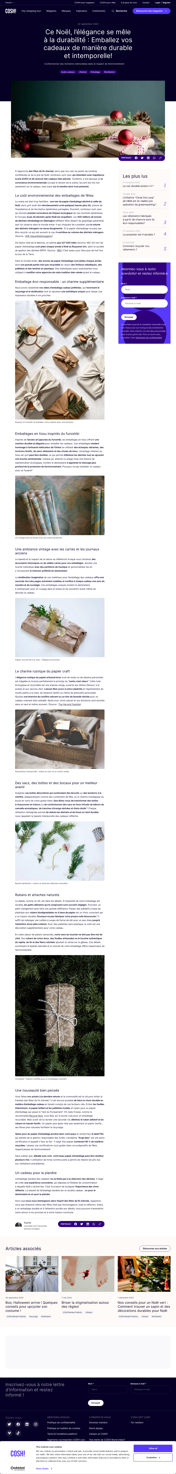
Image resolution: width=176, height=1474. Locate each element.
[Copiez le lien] (160, 158)
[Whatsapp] (154, 158)
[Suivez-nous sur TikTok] (18, 1433)
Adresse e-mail (129, 297)
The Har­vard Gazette (69, 704)
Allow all (153, 1448)
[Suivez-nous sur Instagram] (35, 1424)
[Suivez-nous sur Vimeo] (9, 1433)
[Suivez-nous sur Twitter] (9, 1424)
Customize (151, 1457)
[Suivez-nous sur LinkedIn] (27, 1424)
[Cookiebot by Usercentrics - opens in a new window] (18, 1469)
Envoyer (129, 317)
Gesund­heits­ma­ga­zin (38, 236)
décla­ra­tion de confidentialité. (149, 337)
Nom (124, 283)
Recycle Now (36, 1115)
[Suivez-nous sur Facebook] (18, 1424)
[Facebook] (136, 158)
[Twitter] (142, 158)
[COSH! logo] (11, 11)
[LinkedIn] (148, 158)
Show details (42, 1468)
